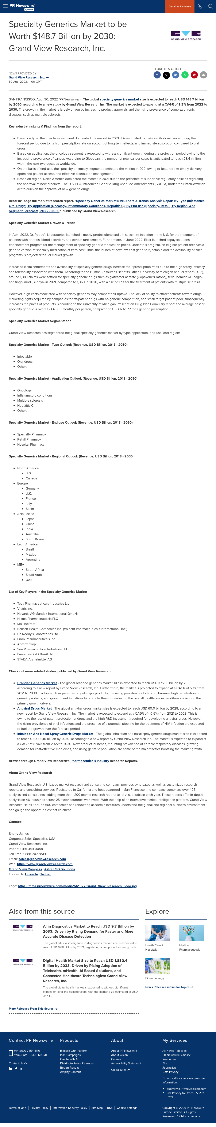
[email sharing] (203, 75)
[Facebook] (16, 1069)
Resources (169, 1059)
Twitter (45, 874)
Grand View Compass (25, 869)
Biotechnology (154, 978)
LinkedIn (31, 874)
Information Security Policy (70, 1108)
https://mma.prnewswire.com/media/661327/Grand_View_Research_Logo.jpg (77, 886)
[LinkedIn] (11, 1069)
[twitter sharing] (166, 76)
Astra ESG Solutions (59, 869)
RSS (109, 1108)
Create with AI (69, 1059)
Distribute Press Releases (77, 1063)
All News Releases (174, 1051)
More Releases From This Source (31, 1009)
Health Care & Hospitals (154, 947)
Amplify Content (70, 1072)
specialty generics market (119, 99)
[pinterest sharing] (194, 75)
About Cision (119, 1055)
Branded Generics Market (37, 683)
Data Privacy (170, 1072)
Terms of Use (17, 1108)
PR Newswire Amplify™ (176, 1055)
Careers (116, 1059)
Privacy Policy (39, 1108)
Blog (165, 1063)
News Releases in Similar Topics (167, 987)
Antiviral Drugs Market (34, 708)
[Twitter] (21, 1069)
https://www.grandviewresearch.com (45, 864)
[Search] (210, 6)
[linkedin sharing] (175, 75)
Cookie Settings (127, 1108)
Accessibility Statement (126, 1063)
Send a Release (180, 6)
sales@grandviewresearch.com (42, 859)
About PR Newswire (124, 1051)
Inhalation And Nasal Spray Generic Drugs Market (55, 733)
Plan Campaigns (70, 1055)
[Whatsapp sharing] (185, 75)
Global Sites (119, 1070)
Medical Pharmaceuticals (189, 947)
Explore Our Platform (73, 1051)
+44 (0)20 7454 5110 (27, 1051)
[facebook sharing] (157, 75)
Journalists (169, 1067)
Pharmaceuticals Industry (89, 760)
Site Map (97, 1108)
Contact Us (16, 1063)
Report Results (70, 1067)
